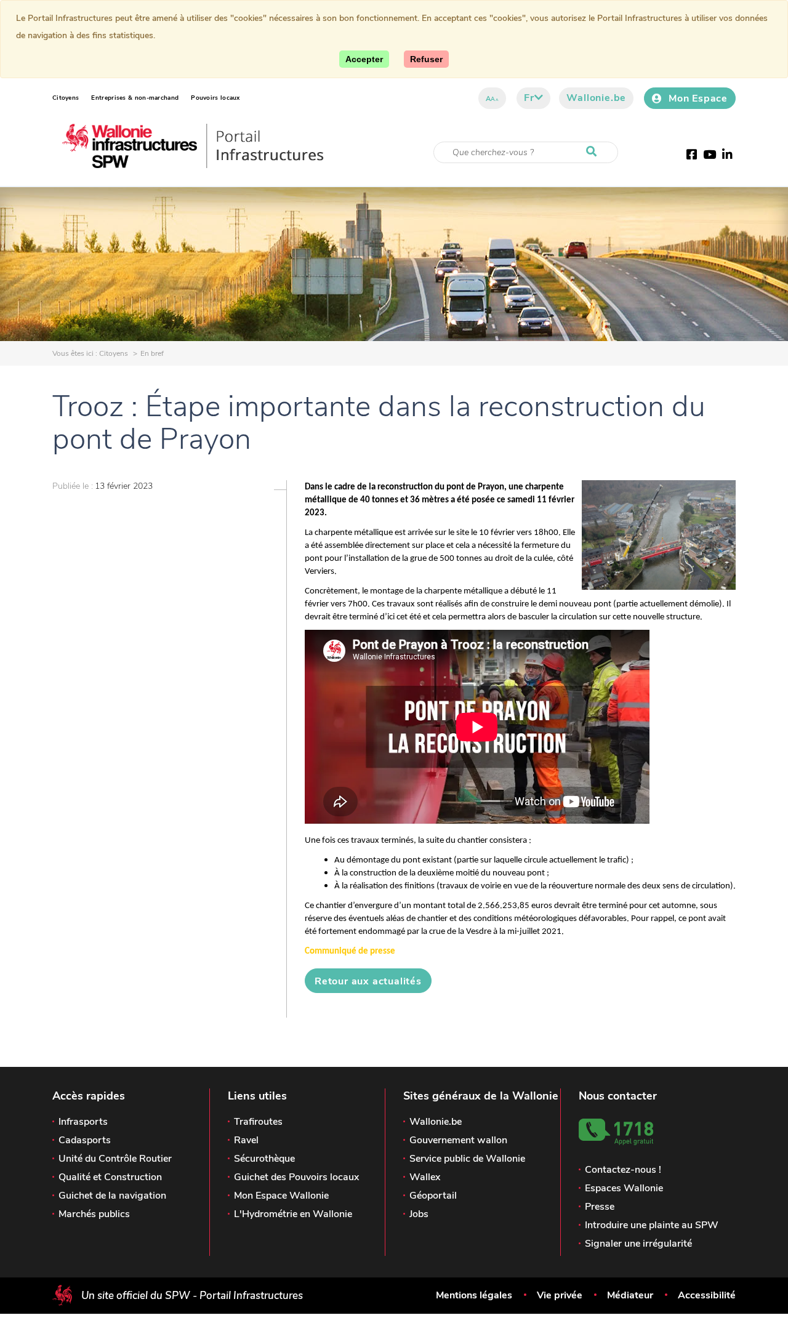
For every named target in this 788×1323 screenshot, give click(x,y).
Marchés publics (94, 1214)
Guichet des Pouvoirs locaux (296, 1177)
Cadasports (84, 1140)
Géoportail (433, 1195)
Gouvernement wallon (458, 1140)
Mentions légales (474, 1295)
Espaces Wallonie (624, 1188)
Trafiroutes (258, 1122)
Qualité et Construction (110, 1177)
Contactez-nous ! (623, 1170)
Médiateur (630, 1295)
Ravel (246, 1140)
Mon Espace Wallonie (281, 1195)
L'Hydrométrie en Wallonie (293, 1214)
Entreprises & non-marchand (135, 98)
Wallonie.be (596, 98)
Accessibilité (707, 1295)
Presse (599, 1206)
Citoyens (65, 98)
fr (529, 98)
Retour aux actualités (368, 981)
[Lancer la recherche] (594, 152)
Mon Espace (698, 98)
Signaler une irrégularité (638, 1243)
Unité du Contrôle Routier (115, 1158)
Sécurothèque (264, 1158)
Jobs (418, 1214)
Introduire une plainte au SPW (651, 1225)
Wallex (424, 1177)
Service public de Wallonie (467, 1158)
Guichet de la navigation (112, 1195)
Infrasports (83, 1122)
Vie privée (559, 1295)
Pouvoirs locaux (215, 98)
